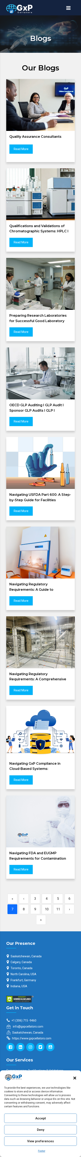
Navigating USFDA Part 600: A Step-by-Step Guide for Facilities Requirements (40, 500)
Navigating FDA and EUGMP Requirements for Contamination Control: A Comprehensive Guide (37, 858)
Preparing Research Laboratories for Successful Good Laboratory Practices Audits (38, 321)
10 (47, 909)
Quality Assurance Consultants (35, 137)
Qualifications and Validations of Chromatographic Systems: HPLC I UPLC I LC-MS (39, 231)
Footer (41, 1151)
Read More (21, 149)
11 (58, 909)
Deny (40, 1130)
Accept (40, 1118)
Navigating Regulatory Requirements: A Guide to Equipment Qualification (31, 589)
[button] (75, 1078)
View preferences (40, 1141)
